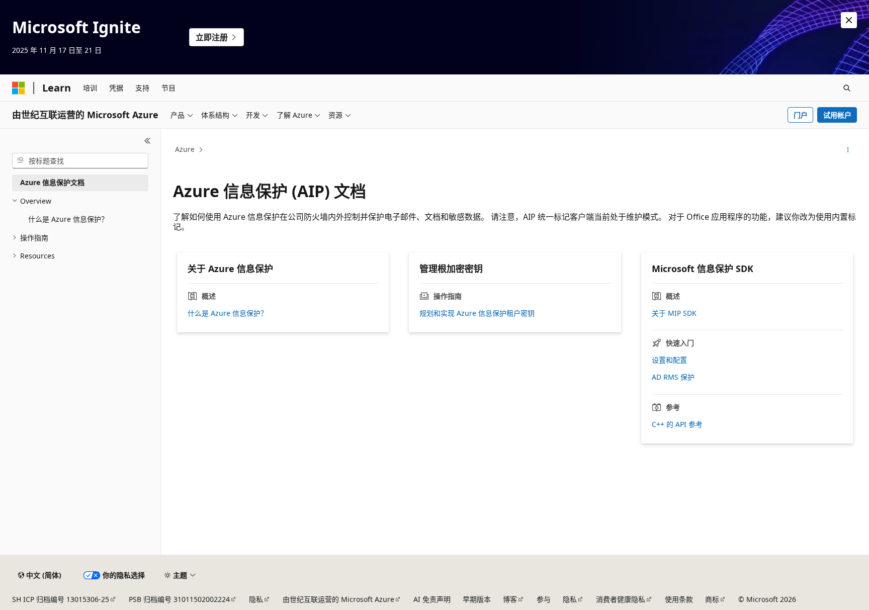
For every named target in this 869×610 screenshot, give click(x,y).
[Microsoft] (18, 88)
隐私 (256, 599)
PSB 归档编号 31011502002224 (179, 599)
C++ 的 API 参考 (677, 424)
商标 (712, 599)
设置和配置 (669, 360)
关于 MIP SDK (674, 313)
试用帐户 (837, 115)
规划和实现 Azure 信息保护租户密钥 (477, 313)
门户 (801, 115)
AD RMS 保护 (673, 377)
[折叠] (147, 141)
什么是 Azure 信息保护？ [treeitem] (68, 219)
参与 (544, 599)
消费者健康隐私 (620, 599)
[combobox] (80, 161)
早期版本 (477, 599)
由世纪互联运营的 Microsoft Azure (338, 599)
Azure (185, 149)
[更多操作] (848, 150)
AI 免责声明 (432, 599)
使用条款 (679, 599)
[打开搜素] (847, 88)
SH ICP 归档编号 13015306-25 (60, 599)
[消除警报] (849, 20)
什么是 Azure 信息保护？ (228, 313)
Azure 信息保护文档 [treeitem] (52, 182)
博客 (510, 599)
